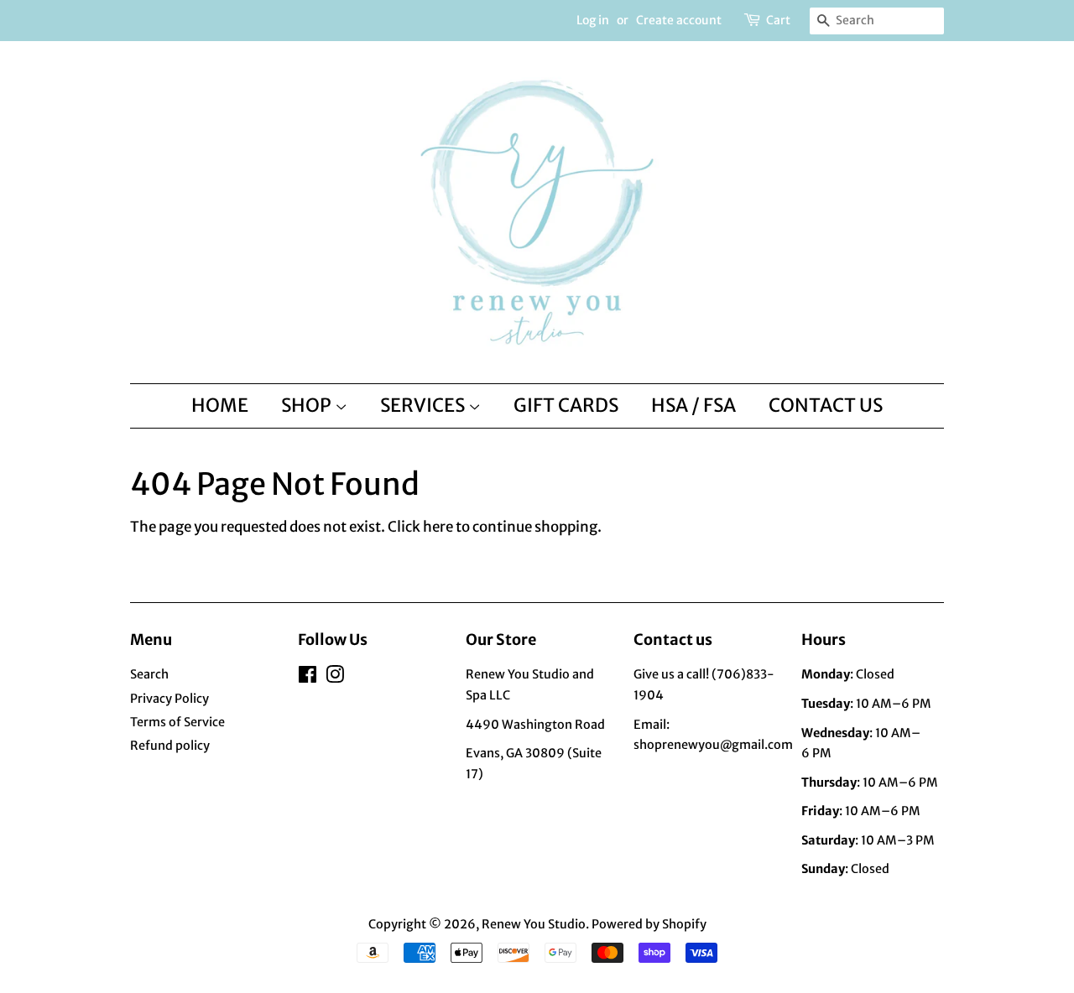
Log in (592, 20)
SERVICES (424, 405)
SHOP (308, 405)
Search (149, 674)
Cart (778, 20)
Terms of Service (177, 722)
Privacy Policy (169, 698)
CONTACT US (826, 405)
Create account (679, 20)
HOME (219, 405)
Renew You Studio (534, 924)
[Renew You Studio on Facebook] (307, 677)
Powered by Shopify (649, 924)
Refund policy (170, 745)
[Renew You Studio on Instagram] (335, 677)
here (438, 526)
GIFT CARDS (566, 405)
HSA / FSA (693, 405)
